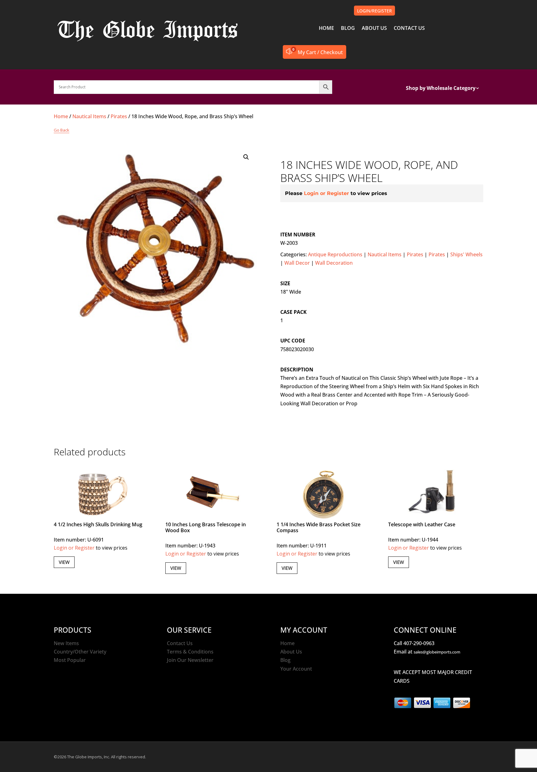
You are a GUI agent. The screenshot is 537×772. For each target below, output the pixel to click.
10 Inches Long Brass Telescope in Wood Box (205, 527)
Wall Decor (297, 262)
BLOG (348, 28)
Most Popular (70, 660)
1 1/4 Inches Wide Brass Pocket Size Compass (318, 527)
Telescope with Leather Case (421, 524)
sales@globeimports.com (437, 652)
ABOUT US (374, 28)
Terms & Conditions (190, 651)
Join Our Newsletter (190, 660)
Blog (285, 660)
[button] (246, 157)
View (64, 562)
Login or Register (326, 193)
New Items (66, 643)
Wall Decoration (334, 262)
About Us (291, 651)
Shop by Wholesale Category (440, 88)
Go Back (61, 130)
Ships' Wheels (466, 254)
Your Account (296, 668)
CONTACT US (409, 28)
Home (61, 116)
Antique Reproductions (335, 254)
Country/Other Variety (80, 651)
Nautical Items (89, 116)
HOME (326, 28)
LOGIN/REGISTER (374, 11)
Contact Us (180, 643)
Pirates (119, 116)
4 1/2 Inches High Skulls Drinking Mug (98, 524)
